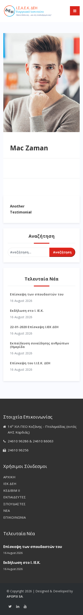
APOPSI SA (15, 596)
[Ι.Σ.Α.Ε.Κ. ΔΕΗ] (27, 10)
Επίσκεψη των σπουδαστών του (37, 294)
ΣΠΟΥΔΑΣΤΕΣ (14, 504)
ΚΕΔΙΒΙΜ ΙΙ (11, 490)
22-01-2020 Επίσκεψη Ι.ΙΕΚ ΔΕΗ (34, 327)
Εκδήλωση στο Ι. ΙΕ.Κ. (27, 310)
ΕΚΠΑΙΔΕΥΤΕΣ (14, 497)
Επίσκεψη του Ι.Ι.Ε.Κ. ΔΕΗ (30, 363)
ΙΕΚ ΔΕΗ (9, 483)
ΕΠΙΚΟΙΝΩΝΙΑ (14, 517)
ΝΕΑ (6, 510)
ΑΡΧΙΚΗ (9, 477)
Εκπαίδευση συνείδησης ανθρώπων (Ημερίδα (39, 345)
